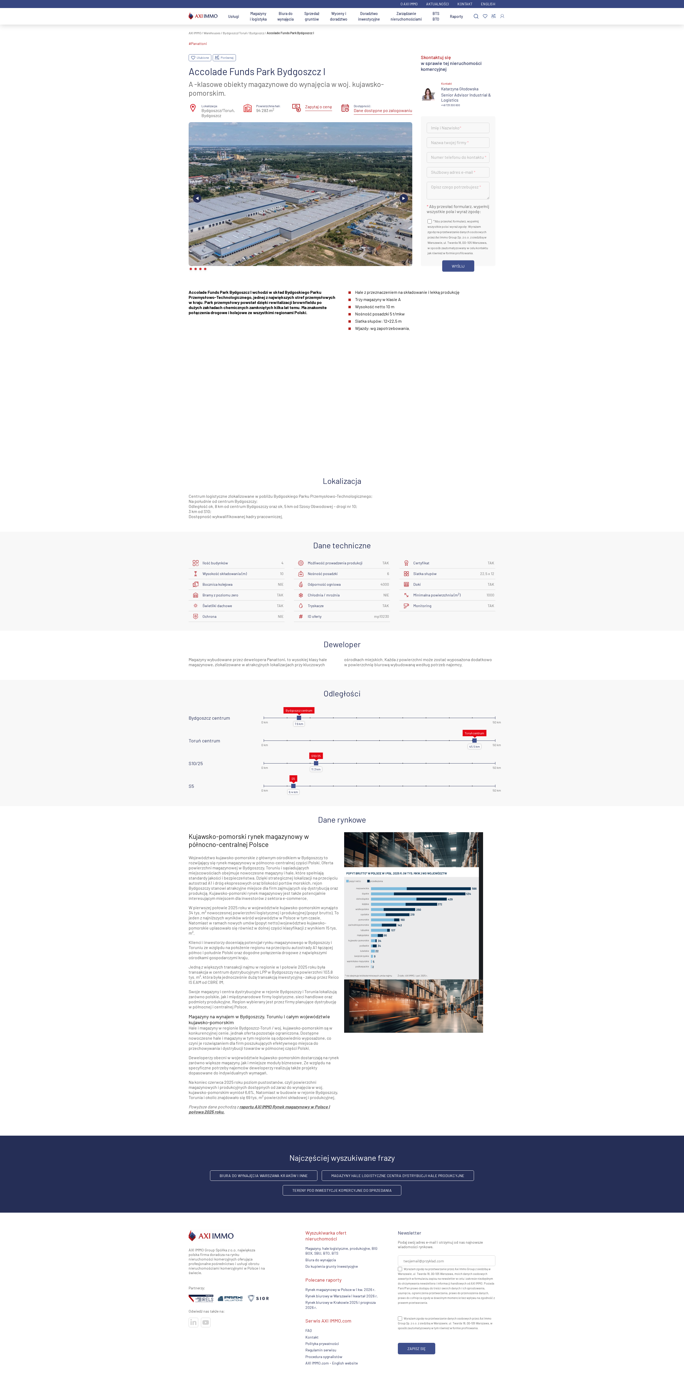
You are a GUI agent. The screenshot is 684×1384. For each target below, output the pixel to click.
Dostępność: (362, 106)
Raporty (456, 16)
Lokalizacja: (209, 106)
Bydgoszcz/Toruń (235, 33)
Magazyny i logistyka (258, 16)
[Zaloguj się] (502, 16)
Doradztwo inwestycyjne (369, 16)
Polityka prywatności (322, 1343)
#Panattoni (198, 43)
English (488, 4)
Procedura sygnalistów (323, 1356)
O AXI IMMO (409, 4)
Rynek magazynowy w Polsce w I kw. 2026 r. (340, 1289)
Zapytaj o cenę (318, 106)
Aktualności (437, 4)
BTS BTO (436, 16)
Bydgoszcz (256, 33)
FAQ (308, 1330)
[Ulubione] (485, 16)
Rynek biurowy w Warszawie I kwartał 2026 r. (341, 1296)
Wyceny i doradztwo (338, 16)
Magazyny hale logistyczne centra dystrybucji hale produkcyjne (397, 1175)
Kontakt (464, 4)
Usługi (233, 16)
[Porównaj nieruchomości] (494, 16)
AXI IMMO (195, 33)
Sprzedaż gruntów (311, 16)
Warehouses (212, 33)
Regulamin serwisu (320, 1350)
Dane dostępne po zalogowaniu (383, 110)
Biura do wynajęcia (285, 16)
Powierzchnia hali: (268, 106)
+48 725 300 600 (450, 105)
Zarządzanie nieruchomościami (406, 16)
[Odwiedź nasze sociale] (193, 1322)
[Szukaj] (476, 16)
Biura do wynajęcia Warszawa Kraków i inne (264, 1175)
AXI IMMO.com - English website (331, 1363)
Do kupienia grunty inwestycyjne (331, 1266)
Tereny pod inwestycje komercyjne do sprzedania (342, 1190)
